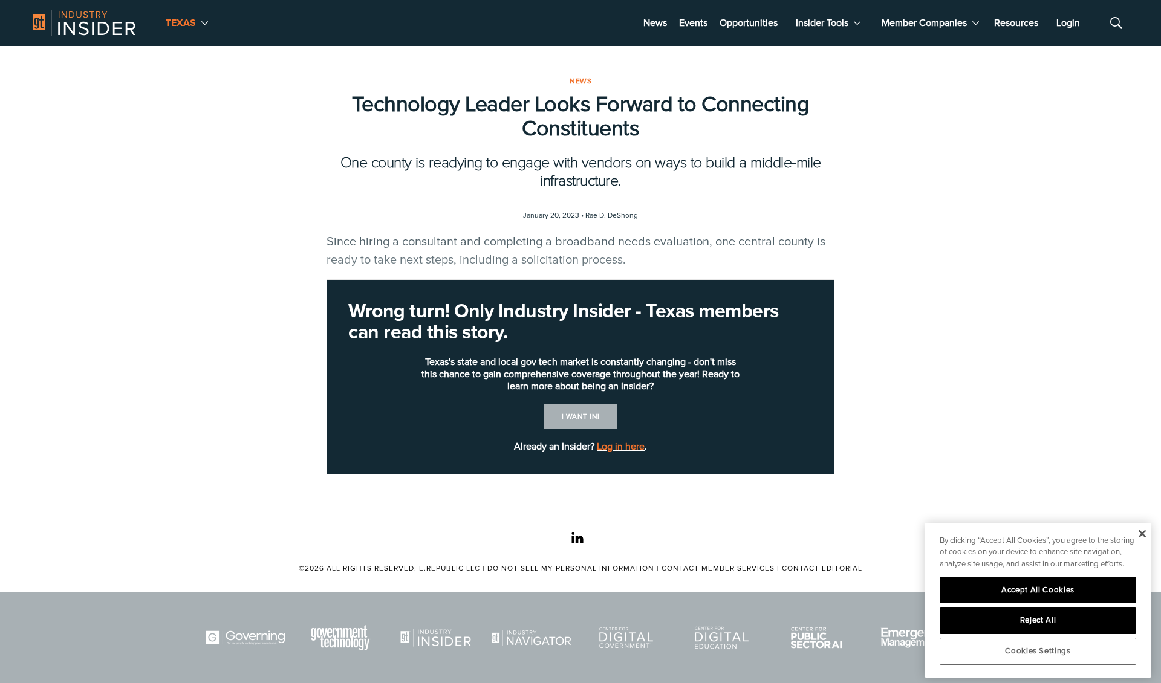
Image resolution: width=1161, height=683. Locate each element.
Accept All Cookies (1038, 590)
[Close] (1142, 534)
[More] (204, 23)
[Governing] (247, 638)
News (655, 23)
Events (693, 23)
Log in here (621, 447)
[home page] (84, 23)
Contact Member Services (718, 568)
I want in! (581, 416)
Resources (1016, 23)
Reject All (1038, 620)
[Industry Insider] (438, 638)
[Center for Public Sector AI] (818, 638)
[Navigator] (533, 638)
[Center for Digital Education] (724, 638)
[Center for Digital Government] (628, 638)
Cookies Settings (1038, 651)
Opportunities (749, 23)
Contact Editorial (822, 568)
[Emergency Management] (914, 638)
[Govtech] (343, 638)
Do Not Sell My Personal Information (570, 568)
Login (1068, 23)
